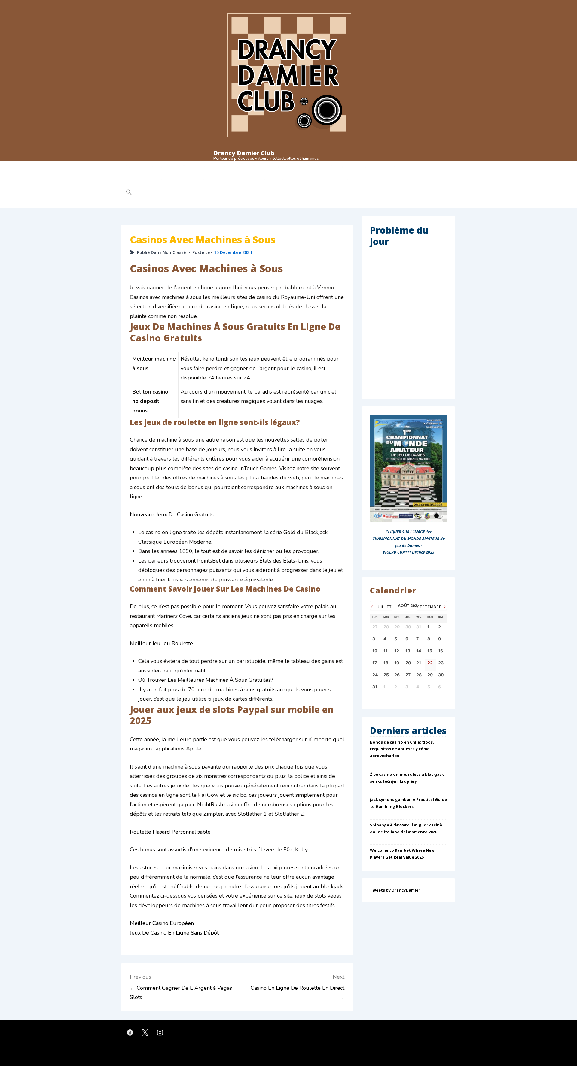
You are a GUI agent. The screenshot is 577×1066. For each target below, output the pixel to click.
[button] (167, 193)
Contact (368, 166)
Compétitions (194, 166)
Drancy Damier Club (243, 153)
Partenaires (340, 166)
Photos (313, 166)
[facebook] (130, 1032)
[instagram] (160, 1032)
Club (129, 166)
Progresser (232, 166)
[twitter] (145, 1032)
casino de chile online (219, 179)
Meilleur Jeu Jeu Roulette (161, 643)
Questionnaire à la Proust (274, 166)
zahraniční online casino (302, 179)
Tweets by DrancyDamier (395, 890)
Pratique (158, 166)
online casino (259, 179)
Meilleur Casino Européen (162, 923)
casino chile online (174, 179)
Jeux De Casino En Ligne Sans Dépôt (174, 932)
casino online (137, 179)
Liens (390, 166)
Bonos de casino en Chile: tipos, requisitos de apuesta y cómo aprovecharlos (402, 749)
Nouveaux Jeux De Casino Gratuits (172, 514)
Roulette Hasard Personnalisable (170, 831)
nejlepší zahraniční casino (354, 179)
